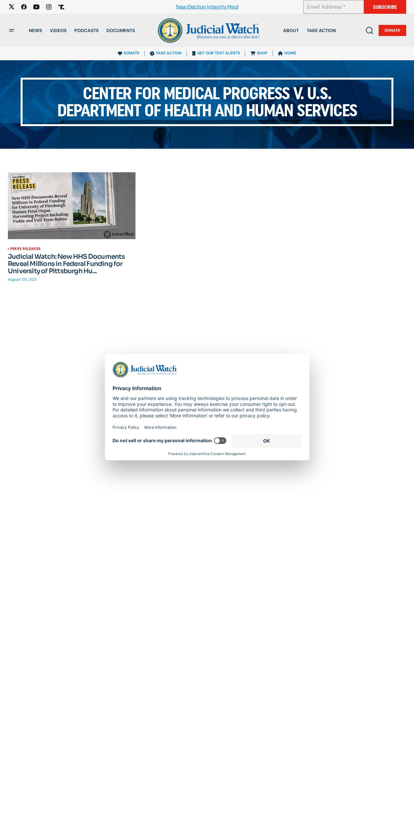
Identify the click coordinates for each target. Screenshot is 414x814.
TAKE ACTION (169, 53)
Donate (392, 30)
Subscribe (385, 7)
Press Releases (25, 249)
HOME (290, 53)
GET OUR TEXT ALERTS (218, 53)
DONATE (131, 53)
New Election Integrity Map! (207, 7)
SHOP (262, 53)
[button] (12, 30)
